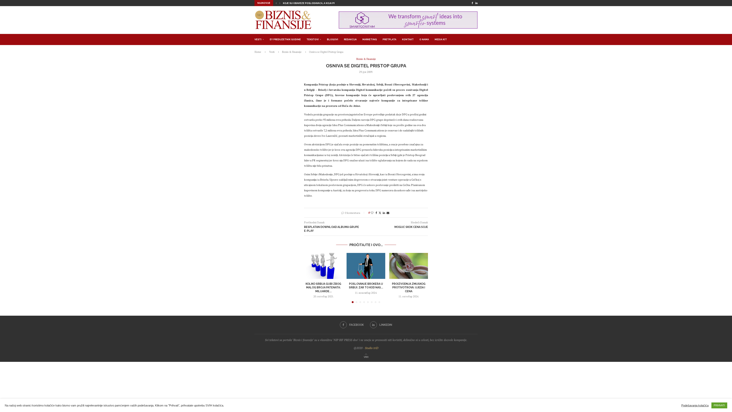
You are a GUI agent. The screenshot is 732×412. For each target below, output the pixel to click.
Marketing (369, 39)
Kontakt (408, 39)
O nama (424, 39)
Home (257, 52)
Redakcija (350, 39)
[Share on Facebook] (376, 213)
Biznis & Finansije (292, 52)
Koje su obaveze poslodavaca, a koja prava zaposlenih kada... (323, 3)
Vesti (258, 39)
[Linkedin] (476, 3)
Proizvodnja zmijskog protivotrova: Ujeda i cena (408, 287)
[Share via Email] (388, 213)
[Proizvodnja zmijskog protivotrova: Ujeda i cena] (408, 266)
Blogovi (332, 39)
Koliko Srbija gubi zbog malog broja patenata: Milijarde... (323, 287)
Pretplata (389, 39)
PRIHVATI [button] (719, 405)
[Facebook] (472, 3)
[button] (276, 3)
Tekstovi (313, 39)
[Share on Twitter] (380, 213)
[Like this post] (372, 213)
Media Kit (441, 39)
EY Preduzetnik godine (285, 39)
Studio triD (371, 348)
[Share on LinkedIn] (384, 213)
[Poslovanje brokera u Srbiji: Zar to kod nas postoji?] (366, 266)
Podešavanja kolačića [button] (695, 405)
